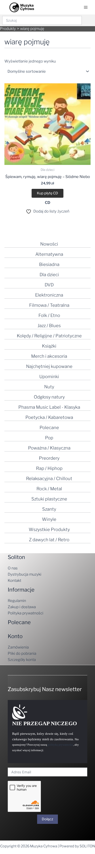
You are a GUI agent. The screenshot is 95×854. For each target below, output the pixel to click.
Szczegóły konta (22, 659)
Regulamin (17, 600)
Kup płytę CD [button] (47, 193)
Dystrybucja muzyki (24, 574)
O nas (13, 568)
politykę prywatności (60, 744)
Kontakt (14, 580)
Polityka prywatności (25, 613)
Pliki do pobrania (22, 653)
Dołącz (47, 819)
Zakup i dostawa (22, 607)
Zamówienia (18, 647)
